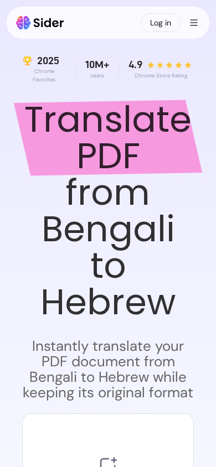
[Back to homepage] (40, 22)
